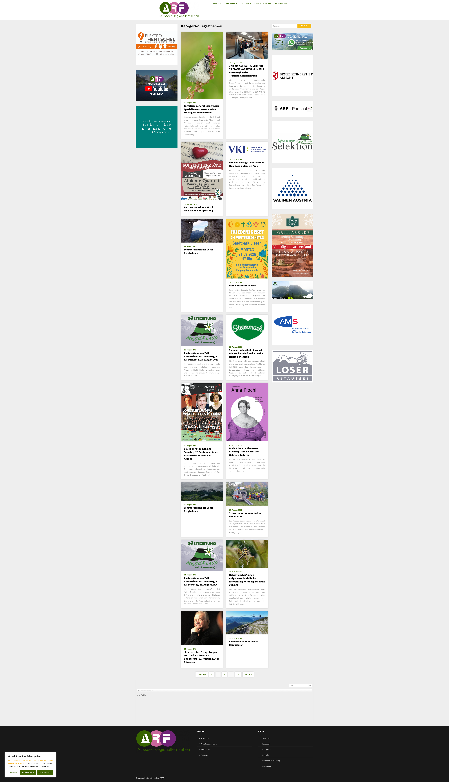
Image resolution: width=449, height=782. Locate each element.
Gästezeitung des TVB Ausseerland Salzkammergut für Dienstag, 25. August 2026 (200, 581)
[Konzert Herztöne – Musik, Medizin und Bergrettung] (202, 171)
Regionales (245, 3)
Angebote (205, 738)
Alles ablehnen (28, 772)
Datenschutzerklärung (271, 761)
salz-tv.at (266, 738)
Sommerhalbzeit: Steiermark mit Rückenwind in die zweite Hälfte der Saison (246, 353)
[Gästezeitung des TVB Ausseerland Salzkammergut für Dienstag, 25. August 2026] (202, 555)
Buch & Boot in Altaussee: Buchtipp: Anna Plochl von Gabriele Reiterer (244, 452)
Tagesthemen (230, 3)
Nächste (248, 674)
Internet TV (214, 3)
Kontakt (265, 755)
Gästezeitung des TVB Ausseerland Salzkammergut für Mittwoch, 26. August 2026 (201, 356)
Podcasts (204, 755)
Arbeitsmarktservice (209, 744)
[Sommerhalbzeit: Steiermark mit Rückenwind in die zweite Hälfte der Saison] (247, 328)
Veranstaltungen (281, 3)
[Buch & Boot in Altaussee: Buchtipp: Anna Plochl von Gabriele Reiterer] (247, 412)
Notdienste (205, 749)
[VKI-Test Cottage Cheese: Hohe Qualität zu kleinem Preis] (247, 148)
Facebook (266, 744)
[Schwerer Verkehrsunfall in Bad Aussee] (247, 494)
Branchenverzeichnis (262, 3)
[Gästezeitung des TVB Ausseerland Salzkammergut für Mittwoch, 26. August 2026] (202, 330)
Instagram (266, 749)
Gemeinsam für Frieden (242, 285)
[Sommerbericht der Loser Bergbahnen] (202, 230)
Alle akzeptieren (44, 772)
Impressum (266, 766)
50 (238, 674)
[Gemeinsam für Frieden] (247, 248)
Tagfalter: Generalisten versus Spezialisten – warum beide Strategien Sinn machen (201, 109)
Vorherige (201, 674)
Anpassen (13, 772)
